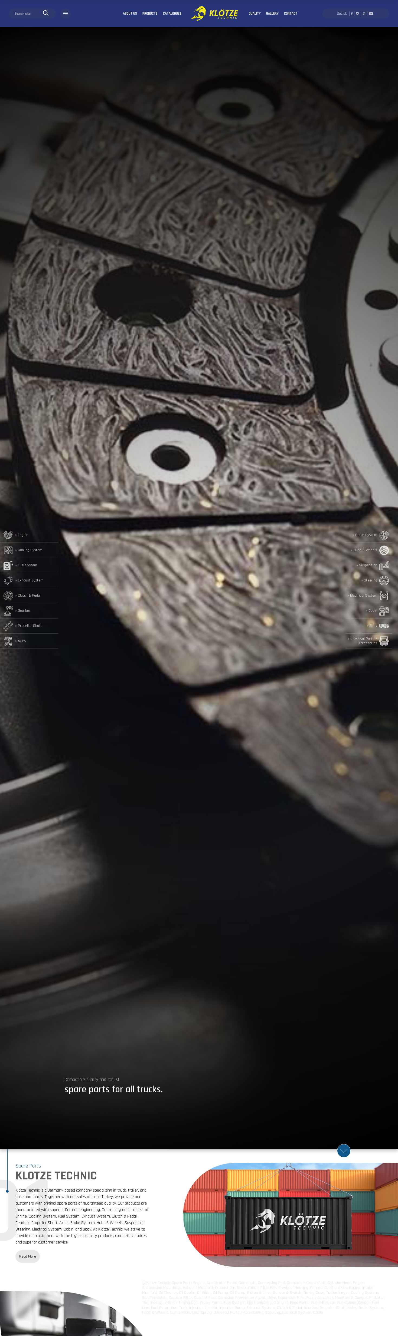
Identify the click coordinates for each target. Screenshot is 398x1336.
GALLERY (272, 13)
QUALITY (255, 13)
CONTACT (290, 13)
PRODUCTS (150, 13)
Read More (27, 1256)
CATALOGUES (172, 13)
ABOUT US (130, 13)
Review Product (373, 1293)
